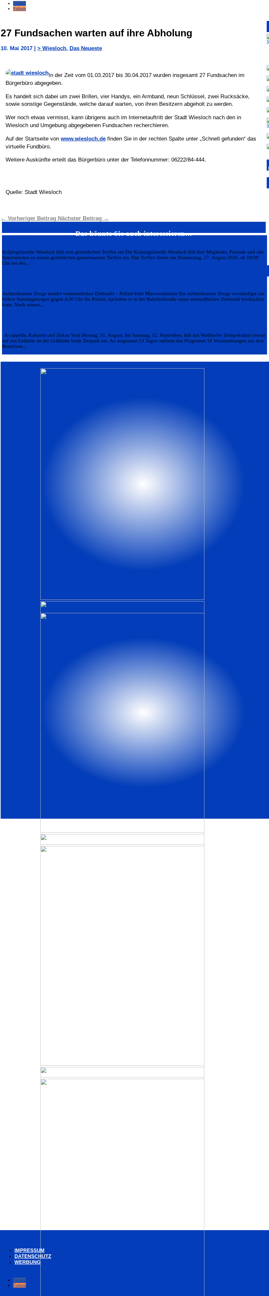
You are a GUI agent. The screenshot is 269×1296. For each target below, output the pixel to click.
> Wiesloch (51, 48)
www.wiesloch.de (83, 139)
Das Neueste (86, 48)
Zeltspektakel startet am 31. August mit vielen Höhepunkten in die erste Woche (118, 322)
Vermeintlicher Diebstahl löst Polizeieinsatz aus (71, 281)
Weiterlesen (12, 268)
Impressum (29, 1250)
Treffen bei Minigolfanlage (41, 239)
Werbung (27, 1262)
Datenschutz (32, 1256)
